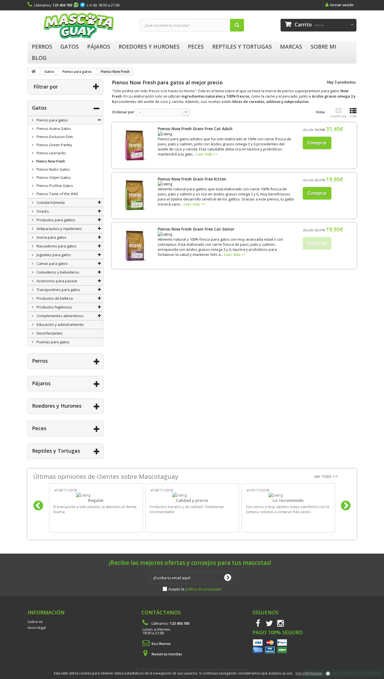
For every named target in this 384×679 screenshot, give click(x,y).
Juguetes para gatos (53, 254)
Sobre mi (35, 621)
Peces (39, 428)
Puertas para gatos (52, 341)
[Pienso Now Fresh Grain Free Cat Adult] (134, 145)
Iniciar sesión (342, 4)
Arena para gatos (51, 237)
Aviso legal (37, 627)
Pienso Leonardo (51, 152)
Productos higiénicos (54, 307)
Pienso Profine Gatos (54, 185)
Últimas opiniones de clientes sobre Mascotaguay (105, 476)
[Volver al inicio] (33, 71)
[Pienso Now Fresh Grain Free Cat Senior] (134, 245)
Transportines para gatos (58, 289)
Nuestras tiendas (167, 654)
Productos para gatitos (55, 219)
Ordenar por (123, 111)
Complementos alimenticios (59, 315)
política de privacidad (203, 589)
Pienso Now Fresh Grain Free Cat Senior (196, 229)
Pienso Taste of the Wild (57, 193)
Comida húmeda (50, 202)
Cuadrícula (338, 116)
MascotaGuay (79, 26)
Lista (353, 116)
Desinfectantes (49, 333)
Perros (40, 360)
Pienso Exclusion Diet (54, 136)
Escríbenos (161, 643)
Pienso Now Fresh (50, 161)
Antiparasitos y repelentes (59, 228)
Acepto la (194, 589)
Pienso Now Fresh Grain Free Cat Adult (195, 128)
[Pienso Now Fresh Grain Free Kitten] (134, 195)
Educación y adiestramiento (60, 324)
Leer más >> (207, 154)
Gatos (39, 107)
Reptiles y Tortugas (56, 450)
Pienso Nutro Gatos (53, 169)
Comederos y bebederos (57, 272)
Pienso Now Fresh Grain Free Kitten (192, 179)
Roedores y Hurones (57, 405)
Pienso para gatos (52, 120)
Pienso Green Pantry (54, 144)
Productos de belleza (54, 298)
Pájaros (41, 383)
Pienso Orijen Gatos (53, 177)
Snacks (42, 211)
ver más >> (326, 476)
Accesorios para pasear (56, 280)
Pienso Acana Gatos (53, 128)
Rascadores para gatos (56, 246)
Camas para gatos (52, 263)
